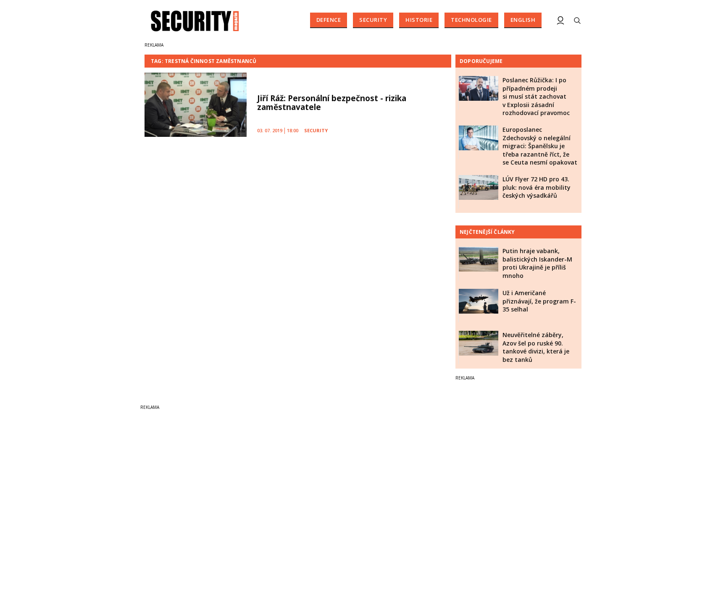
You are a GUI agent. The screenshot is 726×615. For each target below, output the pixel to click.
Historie (418, 20)
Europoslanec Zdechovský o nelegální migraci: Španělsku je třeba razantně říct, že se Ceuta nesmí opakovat (539, 146)
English (523, 20)
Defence (328, 20)
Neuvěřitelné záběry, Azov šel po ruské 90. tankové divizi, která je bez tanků (535, 347)
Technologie (471, 20)
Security (373, 20)
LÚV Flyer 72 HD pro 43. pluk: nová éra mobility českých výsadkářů (536, 187)
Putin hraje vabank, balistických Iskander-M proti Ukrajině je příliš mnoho (537, 263)
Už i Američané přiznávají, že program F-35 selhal (539, 301)
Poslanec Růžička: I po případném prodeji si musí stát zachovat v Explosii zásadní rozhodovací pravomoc (536, 96)
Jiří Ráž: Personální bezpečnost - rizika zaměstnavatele (331, 103)
